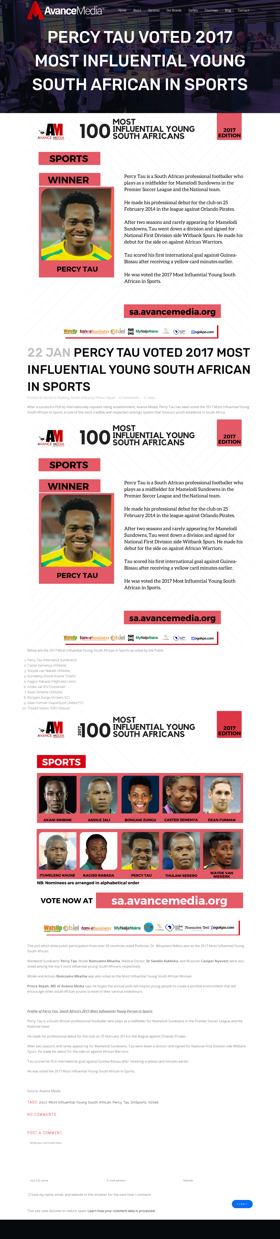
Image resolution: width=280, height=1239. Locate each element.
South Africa (80, 398)
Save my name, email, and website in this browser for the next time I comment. (91, 1194)
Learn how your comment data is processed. (121, 1211)
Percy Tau (121, 1102)
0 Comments (129, 398)
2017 (43, 1102)
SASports (139, 1102)
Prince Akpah (105, 398)
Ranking (63, 398)
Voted (153, 1102)
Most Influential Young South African (80, 1102)
